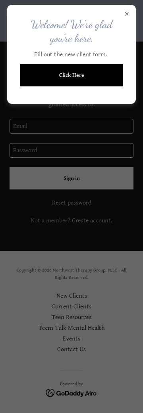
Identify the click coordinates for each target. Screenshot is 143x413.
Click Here (71, 75)
